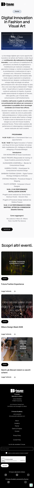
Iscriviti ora (7, 229)
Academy (17, 423)
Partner (17, 426)
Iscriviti (5, 465)
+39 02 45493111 (17, 414)
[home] (7, 4)
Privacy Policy (17, 435)
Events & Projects (17, 428)
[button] (28, 4)
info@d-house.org (17, 401)
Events (17, 11)
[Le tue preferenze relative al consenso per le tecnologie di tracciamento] (31, 485)
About (17, 420)
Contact (17, 431)
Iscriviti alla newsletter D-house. (17, 444)
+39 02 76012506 (17, 399)
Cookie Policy (17, 439)
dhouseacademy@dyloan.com (17, 416)
